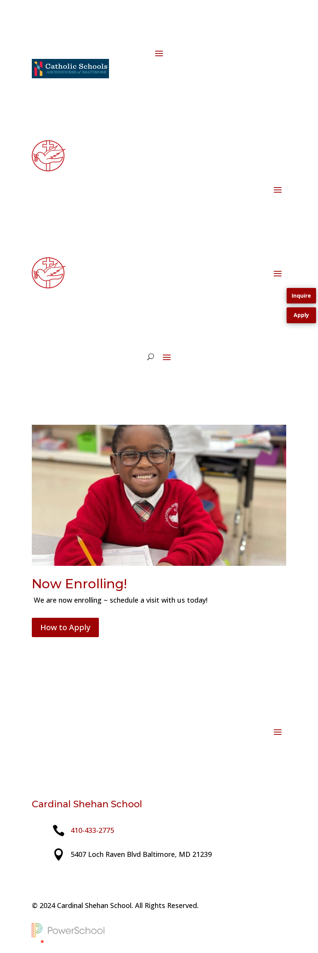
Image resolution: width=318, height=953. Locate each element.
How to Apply (65, 627)
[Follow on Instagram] (53, 37)
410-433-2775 (92, 830)
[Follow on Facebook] (38, 37)
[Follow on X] (53, 878)
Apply (301, 315)
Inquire (301, 295)
